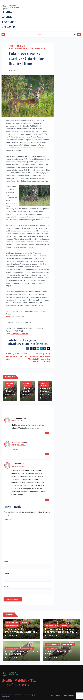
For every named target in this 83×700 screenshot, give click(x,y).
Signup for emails (68, 695)
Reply (47, 433)
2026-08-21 (11, 635)
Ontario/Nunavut (37, 49)
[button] (75, 34)
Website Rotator (44, 384)
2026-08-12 (11, 657)
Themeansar (6, 696)
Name (7, 561)
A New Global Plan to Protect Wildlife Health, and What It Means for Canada (21, 631)
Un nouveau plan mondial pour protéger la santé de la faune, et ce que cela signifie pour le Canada (61, 632)
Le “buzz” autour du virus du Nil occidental (21, 652)
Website (7, 586)
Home (52, 695)
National (24, 622)
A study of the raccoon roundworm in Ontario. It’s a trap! (16, 356)
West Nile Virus (9, 384)
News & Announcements (19, 49)
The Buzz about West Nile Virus (59, 652)
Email (6, 574)
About (58, 695)
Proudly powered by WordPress (12, 695)
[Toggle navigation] (39, 34)
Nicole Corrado (17, 442)
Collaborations (12, 622)
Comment (8, 520)
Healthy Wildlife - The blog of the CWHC (19, 682)
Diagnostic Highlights (18, 46)
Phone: (8, 317)
